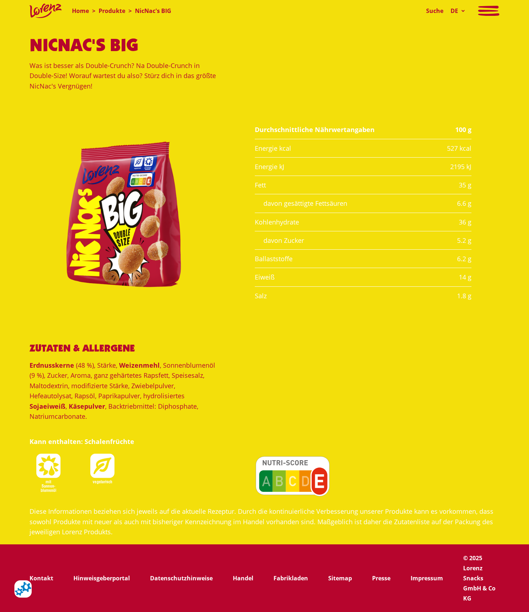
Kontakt (41, 578)
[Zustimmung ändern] (23, 589)
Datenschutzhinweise (181, 578)
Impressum (427, 578)
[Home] (46, 11)
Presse (381, 578)
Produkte (112, 11)
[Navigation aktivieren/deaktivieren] (488, 11)
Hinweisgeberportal (101, 578)
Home (80, 11)
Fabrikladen (290, 578)
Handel (243, 578)
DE (454, 11)
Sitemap (340, 578)
